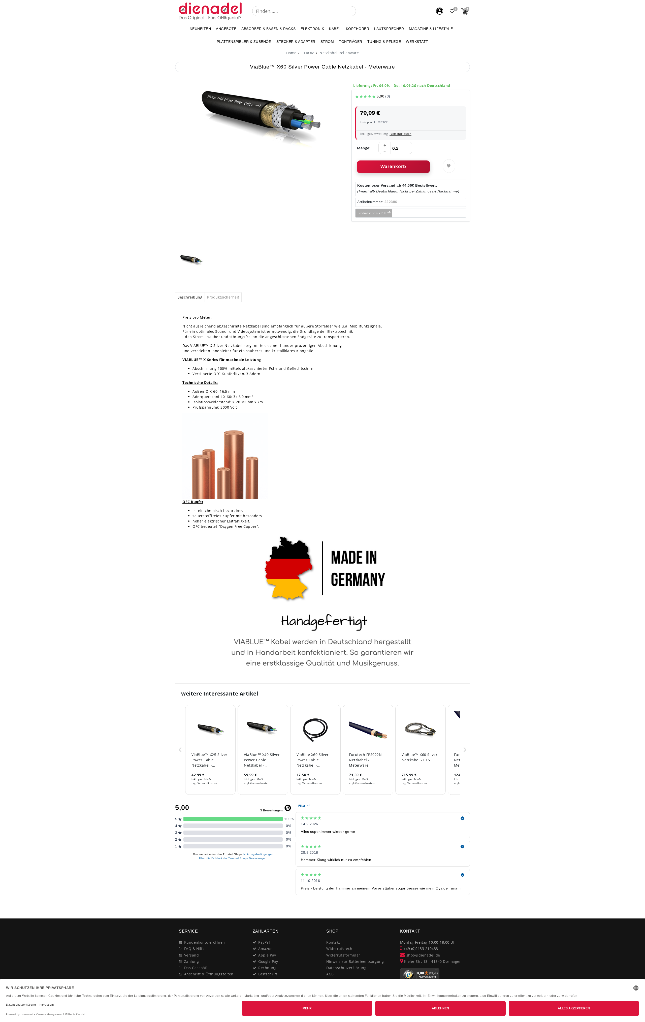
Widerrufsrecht (340, 948)
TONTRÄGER (350, 42)
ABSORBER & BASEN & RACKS (268, 29)
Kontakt (333, 942)
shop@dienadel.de (422, 955)
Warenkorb (393, 166)
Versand (191, 955)
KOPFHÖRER (357, 29)
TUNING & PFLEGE (384, 42)
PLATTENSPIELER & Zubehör (244, 42)
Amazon (265, 948)
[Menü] (436, 971)
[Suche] (359, 11)
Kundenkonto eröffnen (204, 942)
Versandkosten (400, 134)
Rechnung (267, 967)
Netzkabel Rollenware (338, 52)
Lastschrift (267, 974)
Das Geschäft (196, 967)
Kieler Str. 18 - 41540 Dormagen (432, 961)
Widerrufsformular (343, 955)
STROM (327, 42)
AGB (330, 974)
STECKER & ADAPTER (295, 42)
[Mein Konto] (439, 11)
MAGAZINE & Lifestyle (431, 29)
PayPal (264, 942)
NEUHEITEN (200, 29)
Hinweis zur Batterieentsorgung (355, 961)
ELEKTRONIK (312, 29)
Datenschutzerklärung (346, 967)
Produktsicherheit (223, 297)
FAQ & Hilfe (194, 948)
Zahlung (191, 961)
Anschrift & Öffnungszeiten (209, 974)
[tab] (190, 297)
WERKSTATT (417, 42)
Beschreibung (189, 297)
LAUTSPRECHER (389, 29)
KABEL (335, 29)
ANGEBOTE (226, 29)
